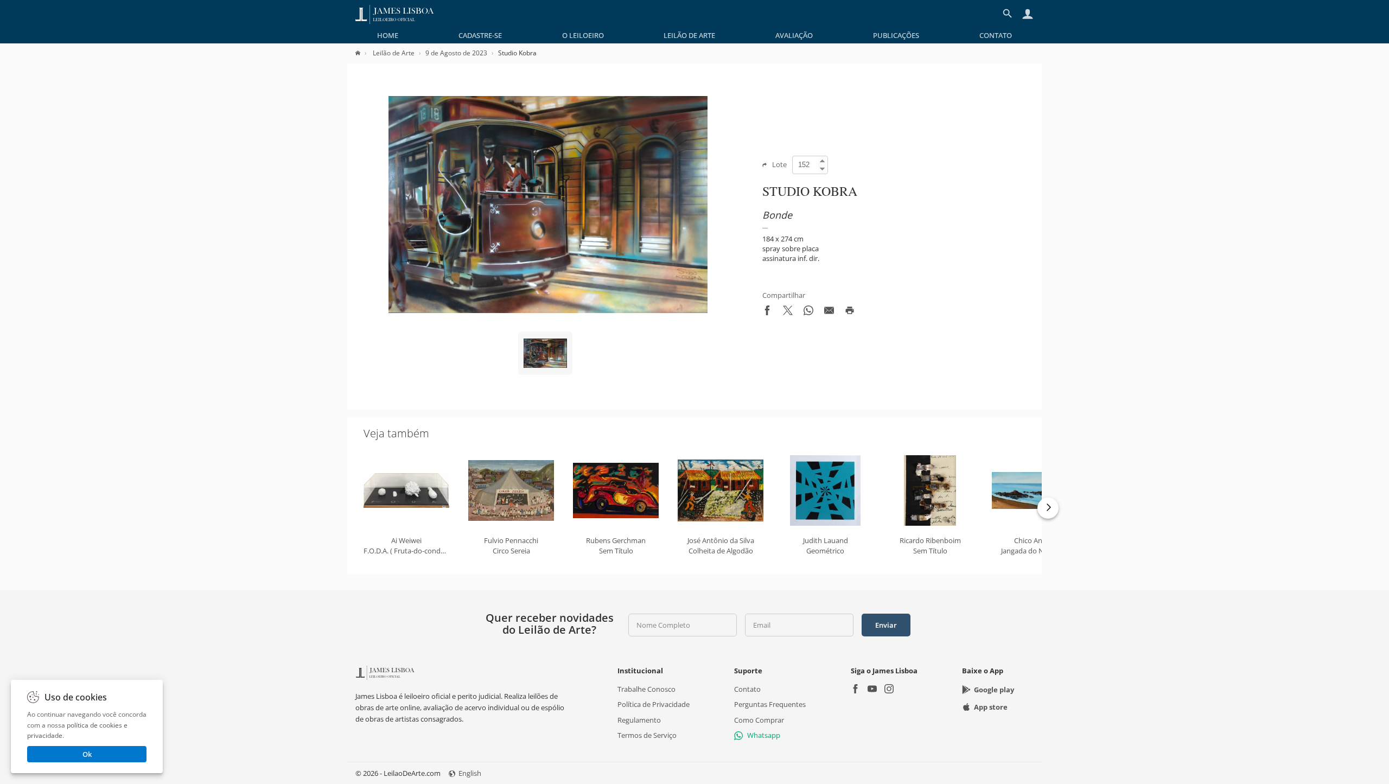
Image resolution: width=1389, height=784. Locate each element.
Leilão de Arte (689, 35)
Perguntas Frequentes (770, 704)
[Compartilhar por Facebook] (767, 312)
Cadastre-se (480, 35)
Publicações (896, 35)
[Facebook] (855, 690)
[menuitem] (387, 35)
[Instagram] (889, 690)
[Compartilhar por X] (788, 312)
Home (387, 35)
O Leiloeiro (583, 35)
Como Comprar (759, 720)
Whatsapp (763, 735)
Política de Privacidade (653, 704)
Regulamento (639, 720)
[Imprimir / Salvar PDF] (850, 312)
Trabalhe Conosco (646, 689)
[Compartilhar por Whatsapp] (808, 312)
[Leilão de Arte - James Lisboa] (394, 13)
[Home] (363, 53)
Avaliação (794, 35)
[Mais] (1048, 508)
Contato (995, 35)
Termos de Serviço (647, 735)
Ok (87, 754)
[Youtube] (872, 690)
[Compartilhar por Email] (829, 312)
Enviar (886, 625)
